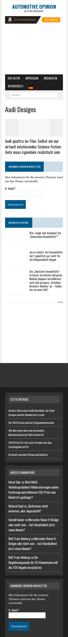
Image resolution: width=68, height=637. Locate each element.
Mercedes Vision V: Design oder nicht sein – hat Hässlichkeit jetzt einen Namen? (34, 524)
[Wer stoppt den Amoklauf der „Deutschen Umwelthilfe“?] (15, 241)
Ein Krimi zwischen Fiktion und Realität (28, 455)
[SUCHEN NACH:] (34, 94)
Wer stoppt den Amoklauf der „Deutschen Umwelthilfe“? (45, 235)
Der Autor (14, 78)
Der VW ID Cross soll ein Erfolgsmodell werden (31, 422)
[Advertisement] (34, 51)
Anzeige (61, 302)
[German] (31, 86)
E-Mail (10, 188)
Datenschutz (15, 86)
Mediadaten (50, 78)
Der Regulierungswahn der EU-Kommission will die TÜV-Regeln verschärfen (33, 562)
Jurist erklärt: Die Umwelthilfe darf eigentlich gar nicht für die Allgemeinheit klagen (46, 256)
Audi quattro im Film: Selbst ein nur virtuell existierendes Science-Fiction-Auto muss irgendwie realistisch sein (33, 146)
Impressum (31, 78)
